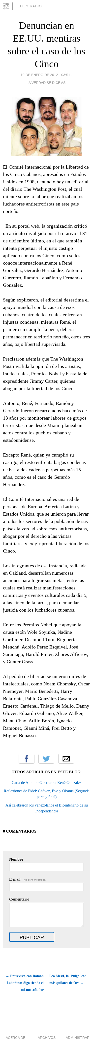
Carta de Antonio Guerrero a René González (46, 782)
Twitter (46, 759)
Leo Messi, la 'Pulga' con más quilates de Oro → (68, 979)
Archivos (47, 1038)
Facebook (26, 759)
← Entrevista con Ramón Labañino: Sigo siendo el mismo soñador (25, 983)
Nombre (16, 859)
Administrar (78, 1038)
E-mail (27, 879)
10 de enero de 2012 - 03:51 (45, 75)
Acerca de (15, 1038)
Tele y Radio (28, 6)
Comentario (19, 899)
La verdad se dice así (46, 83)
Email (66, 759)
